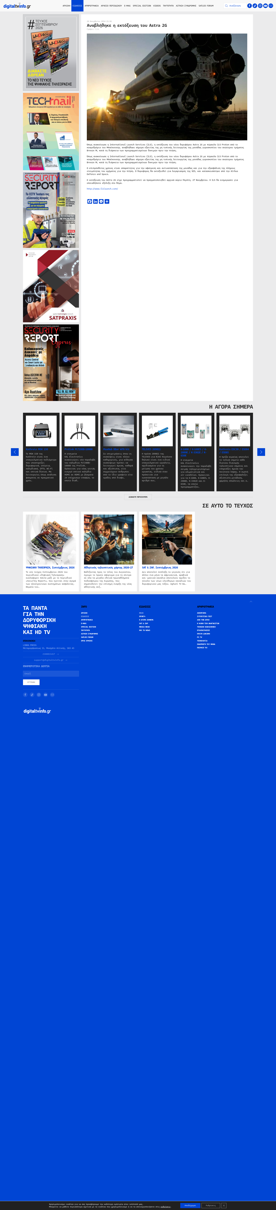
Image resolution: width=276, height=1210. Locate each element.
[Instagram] (260, 5)
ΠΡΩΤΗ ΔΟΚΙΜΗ (203, 633)
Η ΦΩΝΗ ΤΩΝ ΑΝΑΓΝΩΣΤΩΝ (208, 623)
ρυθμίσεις (165, 1207)
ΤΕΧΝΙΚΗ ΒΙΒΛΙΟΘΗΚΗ (206, 627)
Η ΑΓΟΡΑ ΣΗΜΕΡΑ (146, 619)
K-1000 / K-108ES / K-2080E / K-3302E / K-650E (194, 452)
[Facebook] (249, 5)
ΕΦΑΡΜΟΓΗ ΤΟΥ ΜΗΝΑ (206, 644)
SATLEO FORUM (206, 5)
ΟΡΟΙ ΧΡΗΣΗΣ (87, 640)
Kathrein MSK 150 (37, 449)
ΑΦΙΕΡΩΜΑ (201, 613)
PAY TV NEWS (144, 630)
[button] (15, 452)
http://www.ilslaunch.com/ (102, 188)
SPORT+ (142, 616)
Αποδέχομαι (190, 1205)
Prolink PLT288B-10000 (78, 449)
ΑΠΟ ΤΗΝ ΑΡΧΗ (203, 619)
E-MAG (127, 5)
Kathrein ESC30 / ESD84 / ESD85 (234, 450)
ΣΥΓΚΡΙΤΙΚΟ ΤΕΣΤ (204, 616)
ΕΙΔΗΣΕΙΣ (85, 616)
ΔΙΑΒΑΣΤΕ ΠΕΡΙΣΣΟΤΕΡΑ (138, 497)
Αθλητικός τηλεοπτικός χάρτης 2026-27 (108, 568)
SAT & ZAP (143, 623)
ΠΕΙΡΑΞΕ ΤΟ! (202, 647)
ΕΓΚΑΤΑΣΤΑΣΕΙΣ (203, 630)
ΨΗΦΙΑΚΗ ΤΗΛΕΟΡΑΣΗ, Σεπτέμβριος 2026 (50, 568)
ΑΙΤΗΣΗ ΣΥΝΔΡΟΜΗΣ (186, 5)
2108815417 (49, 654)
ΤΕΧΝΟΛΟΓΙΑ (202, 640)
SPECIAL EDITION (142, 5)
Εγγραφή (31, 682)
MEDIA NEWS (144, 627)
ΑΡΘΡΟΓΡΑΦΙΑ (87, 619)
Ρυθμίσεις (211, 1205)
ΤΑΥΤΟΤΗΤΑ (168, 5)
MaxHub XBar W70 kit (116, 449)
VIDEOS (157, 5)
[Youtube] (265, 5)
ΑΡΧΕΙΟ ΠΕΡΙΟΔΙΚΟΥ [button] (111, 5)
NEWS (141, 613)
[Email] (271, 5)
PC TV (199, 637)
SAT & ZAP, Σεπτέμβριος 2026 (160, 568)
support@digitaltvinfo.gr (48, 660)
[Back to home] (17, 5)
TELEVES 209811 (151, 449)
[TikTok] (255, 5)
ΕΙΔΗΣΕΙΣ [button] (77, 5)
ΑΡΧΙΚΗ (66, 5)
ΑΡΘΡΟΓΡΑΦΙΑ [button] (92, 5)
